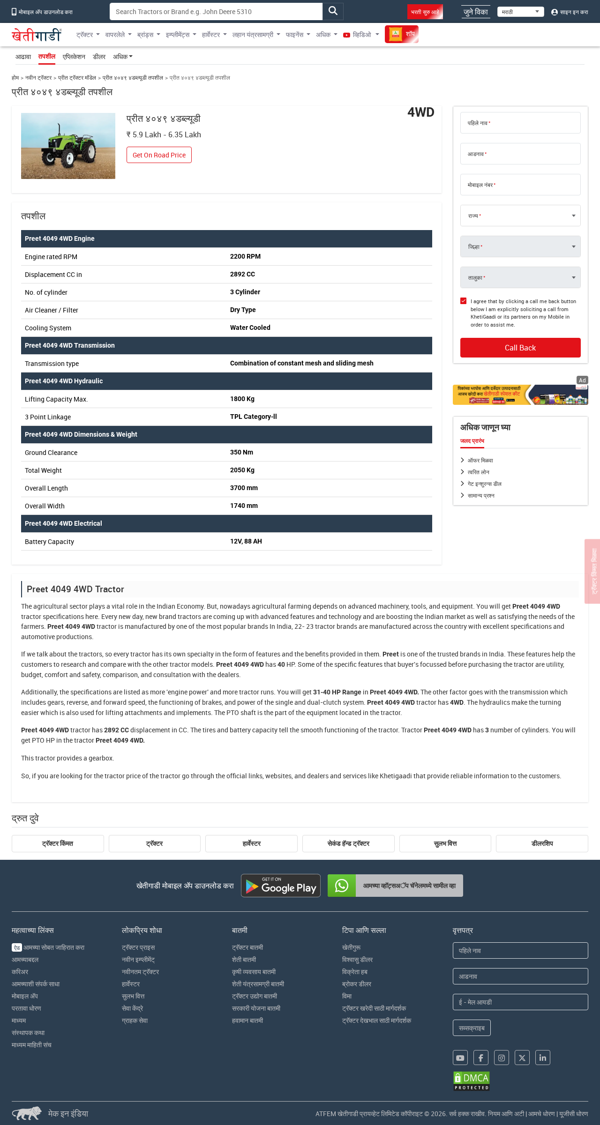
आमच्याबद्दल (25, 959)
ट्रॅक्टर (154, 843)
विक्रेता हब (355, 971)
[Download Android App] (281, 885)
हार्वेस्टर (252, 843)
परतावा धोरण (26, 1008)
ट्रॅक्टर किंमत (57, 843)
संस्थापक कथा (28, 1032)
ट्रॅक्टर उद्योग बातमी (254, 995)
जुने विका (476, 12)
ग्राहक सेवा (135, 1020)
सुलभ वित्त (445, 843)
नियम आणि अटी (506, 1113)
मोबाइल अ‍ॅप (25, 995)
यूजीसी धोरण (573, 1113)
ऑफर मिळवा (480, 460)
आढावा (23, 56)
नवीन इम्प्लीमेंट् (138, 959)
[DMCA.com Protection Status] (471, 1081)
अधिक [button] (323, 34)
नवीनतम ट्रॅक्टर (140, 971)
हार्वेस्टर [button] (211, 34)
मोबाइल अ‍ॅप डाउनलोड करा (45, 11)
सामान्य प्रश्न (481, 495)
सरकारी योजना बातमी (256, 1008)
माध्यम (19, 1020)
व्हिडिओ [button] (362, 34)
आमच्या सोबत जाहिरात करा (49, 947)
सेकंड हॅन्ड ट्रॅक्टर (348, 843)
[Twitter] (522, 1057)
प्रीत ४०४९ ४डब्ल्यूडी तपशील (133, 77)
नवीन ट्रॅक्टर (38, 77)
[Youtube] (460, 1057)
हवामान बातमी (247, 1020)
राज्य (473, 215)
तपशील (46, 56)
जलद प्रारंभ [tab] (472, 441)
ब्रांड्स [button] (145, 34)
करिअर (20, 971)
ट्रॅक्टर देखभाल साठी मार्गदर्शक (376, 1020)
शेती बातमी (244, 959)
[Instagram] (501, 1057)
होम (15, 77)
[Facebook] (480, 1057)
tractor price (123, 775)
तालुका (475, 277)
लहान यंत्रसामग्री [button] (252, 34)
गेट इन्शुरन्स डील (485, 483)
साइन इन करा (573, 11)
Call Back (520, 348)
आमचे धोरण (541, 1113)
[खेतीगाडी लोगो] (37, 34)
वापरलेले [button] (115, 34)
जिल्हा (474, 246)
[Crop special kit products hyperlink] (521, 394)
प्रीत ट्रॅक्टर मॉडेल (77, 77)
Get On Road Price (159, 154)
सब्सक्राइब (472, 1027)
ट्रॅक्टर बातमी (247, 947)
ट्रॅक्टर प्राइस (138, 947)
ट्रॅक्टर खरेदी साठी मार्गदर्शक (374, 1008)
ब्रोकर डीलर (356, 983)
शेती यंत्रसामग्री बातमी (258, 983)
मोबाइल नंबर (480, 184)
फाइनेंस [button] (294, 34)
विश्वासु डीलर (357, 959)
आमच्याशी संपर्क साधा (36, 983)
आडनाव (476, 153)
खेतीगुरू (351, 947)
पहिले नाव (478, 123)
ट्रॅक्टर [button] (84, 34)
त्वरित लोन (478, 472)
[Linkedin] (542, 1057)
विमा (347, 995)
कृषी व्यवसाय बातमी (254, 971)
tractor (31, 616)
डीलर (99, 56)
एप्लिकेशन (74, 56)
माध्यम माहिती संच (32, 1044)
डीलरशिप (542, 843)
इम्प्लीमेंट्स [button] (177, 34)
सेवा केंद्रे (132, 1008)
